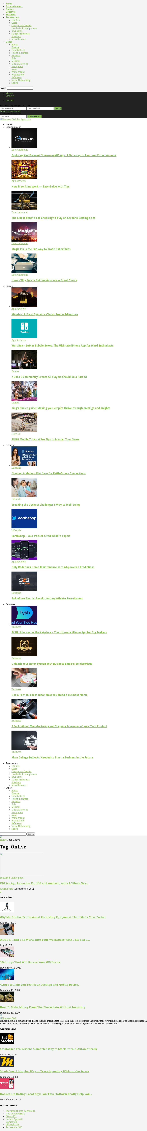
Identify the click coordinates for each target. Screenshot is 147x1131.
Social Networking (20, 80)
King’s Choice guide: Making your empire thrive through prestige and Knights (60, 408)
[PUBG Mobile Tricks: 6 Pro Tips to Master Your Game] (24, 431)
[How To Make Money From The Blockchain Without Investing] (7, 1001)
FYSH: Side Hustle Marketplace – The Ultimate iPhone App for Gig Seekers (59, 632)
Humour (15, 55)
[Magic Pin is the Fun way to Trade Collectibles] (24, 241)
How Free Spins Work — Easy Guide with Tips (40, 186)
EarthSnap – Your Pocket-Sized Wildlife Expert (40, 535)
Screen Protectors (20, 33)
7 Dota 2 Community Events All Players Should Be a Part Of (49, 376)
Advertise (9, 93)
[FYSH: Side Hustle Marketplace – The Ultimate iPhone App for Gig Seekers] (24, 624)
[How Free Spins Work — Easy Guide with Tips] (24, 178)
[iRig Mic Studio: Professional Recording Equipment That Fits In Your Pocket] (7, 911)
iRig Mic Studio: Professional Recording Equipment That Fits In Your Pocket (53, 917)
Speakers (16, 36)
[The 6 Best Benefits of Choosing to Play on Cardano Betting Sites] (24, 209)
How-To (15, 434)
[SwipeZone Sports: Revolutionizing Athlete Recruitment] (24, 590)
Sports (14, 83)
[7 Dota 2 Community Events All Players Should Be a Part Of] (24, 368)
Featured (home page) (12, 877)
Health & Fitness (19, 52)
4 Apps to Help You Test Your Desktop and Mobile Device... (40, 984)
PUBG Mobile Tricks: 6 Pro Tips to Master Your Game (45, 439)
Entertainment (14, 6)
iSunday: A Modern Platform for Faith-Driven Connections (48, 473)
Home (9, 3)
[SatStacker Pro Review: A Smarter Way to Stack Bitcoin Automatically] (7, 1043)
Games (9, 9)
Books (14, 44)
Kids (13, 58)
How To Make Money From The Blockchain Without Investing (42, 1007)
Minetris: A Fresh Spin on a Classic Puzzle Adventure (44, 314)
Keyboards (16, 31)
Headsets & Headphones (24, 28)
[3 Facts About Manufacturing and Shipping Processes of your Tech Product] (24, 718)
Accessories (12, 17)
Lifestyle (11, 11)
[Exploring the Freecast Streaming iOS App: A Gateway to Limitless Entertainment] (24, 147)
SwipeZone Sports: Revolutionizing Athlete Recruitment (47, 598)
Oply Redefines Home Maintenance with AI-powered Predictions (52, 567)
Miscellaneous (18, 39)
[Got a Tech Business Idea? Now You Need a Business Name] (24, 686)
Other (9, 42)
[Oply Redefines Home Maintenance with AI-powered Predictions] (24, 559)
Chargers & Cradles (21, 25)
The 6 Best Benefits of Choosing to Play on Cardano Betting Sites (53, 217)
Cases (14, 22)
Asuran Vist (6, 888)
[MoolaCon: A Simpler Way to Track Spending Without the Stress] (7, 1066)
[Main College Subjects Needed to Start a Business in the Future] (24, 749)
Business (11, 14)
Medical (15, 61)
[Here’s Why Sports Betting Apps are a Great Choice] (24, 272)
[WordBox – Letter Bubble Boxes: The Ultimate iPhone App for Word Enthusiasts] (24, 337)
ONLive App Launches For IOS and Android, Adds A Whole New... (44, 883)
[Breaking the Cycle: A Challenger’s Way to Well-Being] (24, 496)
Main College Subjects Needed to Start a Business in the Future (52, 757)
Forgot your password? (10, 111)
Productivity (17, 74)
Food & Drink (18, 50)
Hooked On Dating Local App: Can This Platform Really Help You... (46, 1093)
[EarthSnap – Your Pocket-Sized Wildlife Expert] (24, 527)
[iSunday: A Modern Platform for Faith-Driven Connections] (24, 465)
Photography (18, 72)
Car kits (15, 20)
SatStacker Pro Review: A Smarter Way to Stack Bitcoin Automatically (48, 1048)
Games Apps (14, 1119)
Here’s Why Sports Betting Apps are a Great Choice (44, 280)
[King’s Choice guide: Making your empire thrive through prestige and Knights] (24, 400)
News (14, 69)
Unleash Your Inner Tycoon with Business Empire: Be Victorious (51, 663)
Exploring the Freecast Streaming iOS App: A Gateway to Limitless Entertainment (63, 155)
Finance (15, 47)
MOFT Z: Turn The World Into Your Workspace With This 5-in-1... (45, 939)
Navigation (17, 66)
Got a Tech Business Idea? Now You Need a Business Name (49, 694)
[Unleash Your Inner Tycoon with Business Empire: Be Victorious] (24, 655)
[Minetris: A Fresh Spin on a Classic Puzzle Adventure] (24, 306)
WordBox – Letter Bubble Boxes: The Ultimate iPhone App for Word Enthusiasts (62, 345)
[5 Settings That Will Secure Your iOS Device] (7, 956)
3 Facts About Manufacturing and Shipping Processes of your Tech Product (59, 726)
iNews (11, 1116)
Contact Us (10, 96)
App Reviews (18, 181)
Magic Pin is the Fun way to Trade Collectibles (40, 249)
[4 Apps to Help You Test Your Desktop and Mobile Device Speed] (7, 979)
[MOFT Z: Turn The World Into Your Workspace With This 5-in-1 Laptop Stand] (7, 934)
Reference (16, 77)
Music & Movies (19, 63)
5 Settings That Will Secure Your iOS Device (30, 962)
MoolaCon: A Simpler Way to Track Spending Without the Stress (44, 1071)
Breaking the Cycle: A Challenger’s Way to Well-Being (45, 504)
